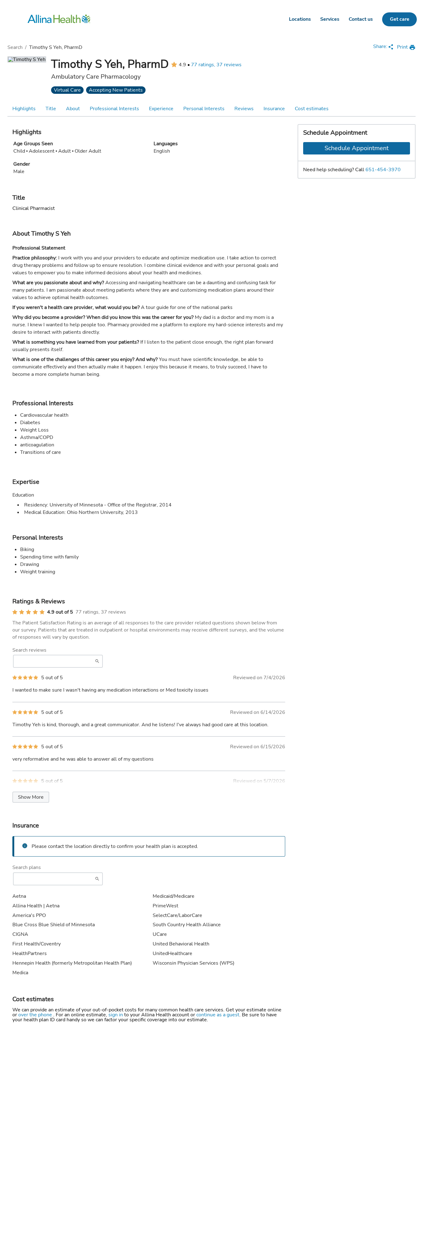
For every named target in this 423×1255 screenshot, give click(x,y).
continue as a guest (217, 1014)
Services (329, 19)
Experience (161, 108)
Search (15, 47)
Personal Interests (204, 108)
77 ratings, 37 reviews (216, 64)
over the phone (35, 1014)
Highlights (24, 108)
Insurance (274, 108)
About (73, 108)
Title (51, 108)
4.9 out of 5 (60, 612)
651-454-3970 (383, 169)
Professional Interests (114, 108)
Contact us (361, 19)
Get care (399, 19)
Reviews (244, 108)
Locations (300, 19)
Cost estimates (312, 108)
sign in (116, 1014)
